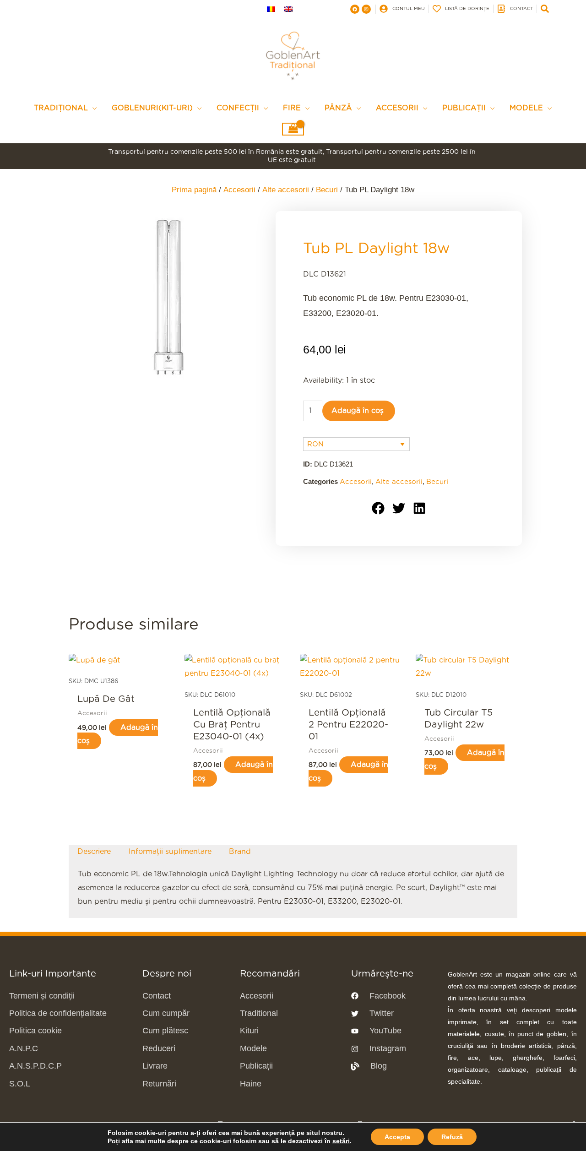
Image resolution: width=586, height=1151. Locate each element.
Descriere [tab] (94, 851)
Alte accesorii (285, 189)
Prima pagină (194, 189)
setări (341, 1141)
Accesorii (239, 189)
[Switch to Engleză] (288, 9)
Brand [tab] (240, 851)
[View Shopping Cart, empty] (293, 129)
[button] (378, 508)
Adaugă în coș (357, 410)
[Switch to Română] (271, 9)
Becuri (327, 189)
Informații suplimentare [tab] (170, 851)
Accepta (397, 1136)
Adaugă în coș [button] (117, 734)
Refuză (452, 1136)
